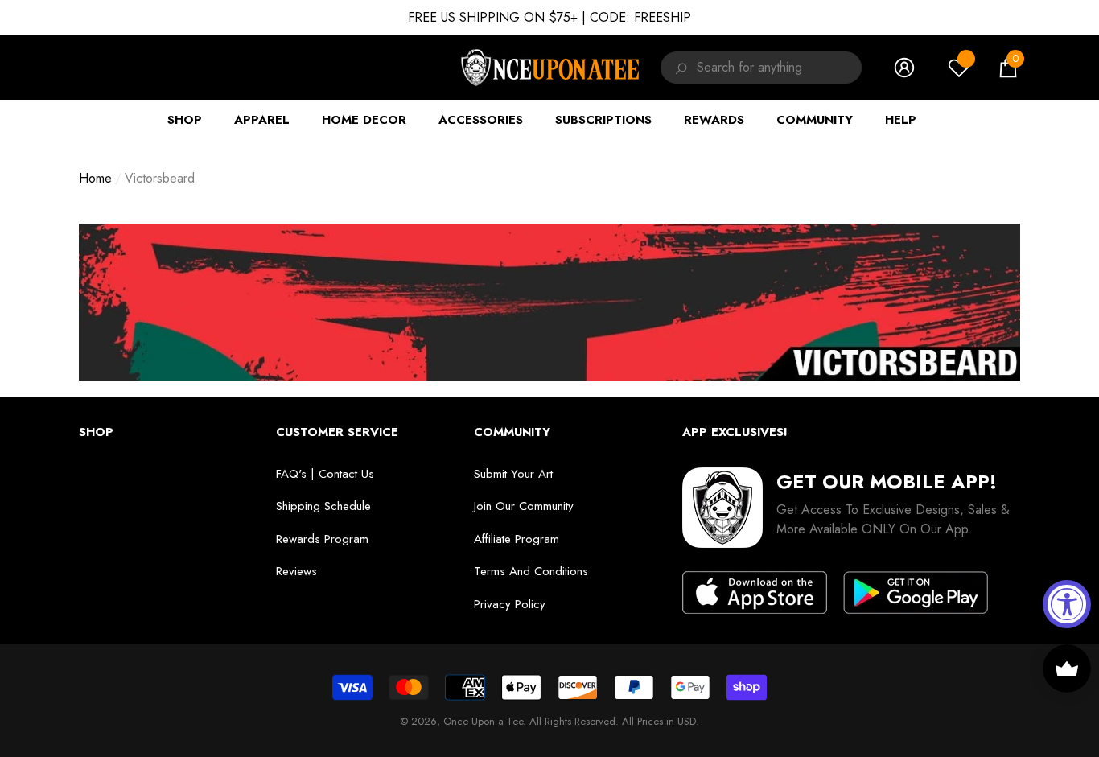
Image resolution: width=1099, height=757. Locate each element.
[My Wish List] (959, 68)
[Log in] (904, 68)
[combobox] (779, 67)
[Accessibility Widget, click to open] (1067, 604)
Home (95, 178)
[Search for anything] (679, 67)
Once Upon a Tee (483, 721)
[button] (1008, 68)
